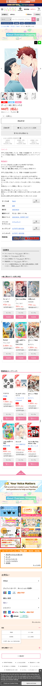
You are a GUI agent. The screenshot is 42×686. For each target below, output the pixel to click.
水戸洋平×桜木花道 (9, 307)
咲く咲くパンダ (33, 446)
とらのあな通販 (5, 26)
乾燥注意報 (6, 446)
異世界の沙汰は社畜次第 (14, 554)
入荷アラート (36, 202)
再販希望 (21, 121)
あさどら (31, 398)
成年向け (12, 14)
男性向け (29, 14)
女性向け (37, 14)
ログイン (33, 9)
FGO (21, 23)
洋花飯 (5, 396)
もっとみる (36, 565)
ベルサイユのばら (12, 561)
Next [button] (40, 68)
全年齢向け (5, 14)
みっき (8, 557)
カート (9, 418)
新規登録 (26, 9)
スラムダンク (7, 404)
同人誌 (13, 26)
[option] (21, 68)
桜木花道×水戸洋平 (34, 307)
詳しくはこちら (36, 622)
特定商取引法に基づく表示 (12, 670)
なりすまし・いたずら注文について (29, 670)
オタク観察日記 (20, 444)
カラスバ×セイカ (30, 23)
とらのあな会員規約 (21, 662)
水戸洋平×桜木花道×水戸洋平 (9, 348)
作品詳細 (8, 317)
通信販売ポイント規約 (35, 662)
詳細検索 (38, 19)
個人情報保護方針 (24, 666)
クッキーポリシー (36, 666)
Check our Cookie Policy (11, 683)
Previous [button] (1, 68)
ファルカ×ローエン (7, 23)
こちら (19, 253)
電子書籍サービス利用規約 (9, 666)
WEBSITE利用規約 (8, 662)
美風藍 (17, 23)
